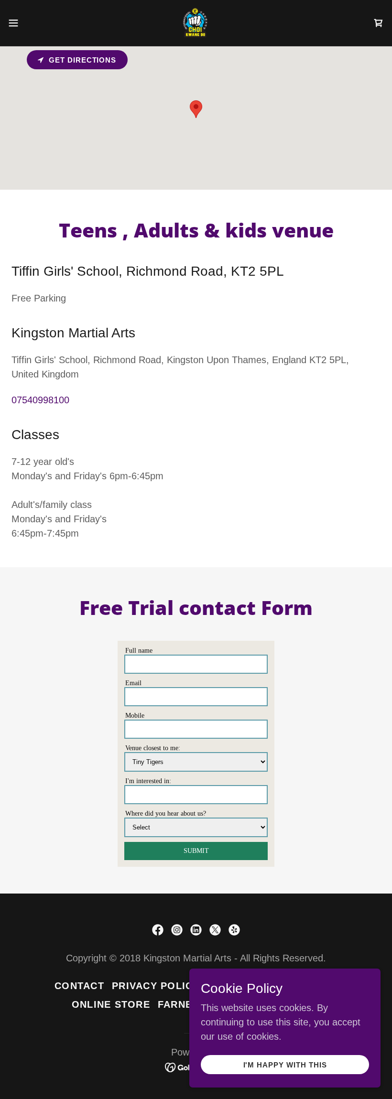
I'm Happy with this (285, 1065)
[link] (196, 23)
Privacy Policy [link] (156, 985)
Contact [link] (79, 985)
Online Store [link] (111, 1004)
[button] (33, 22)
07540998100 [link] (40, 400)
